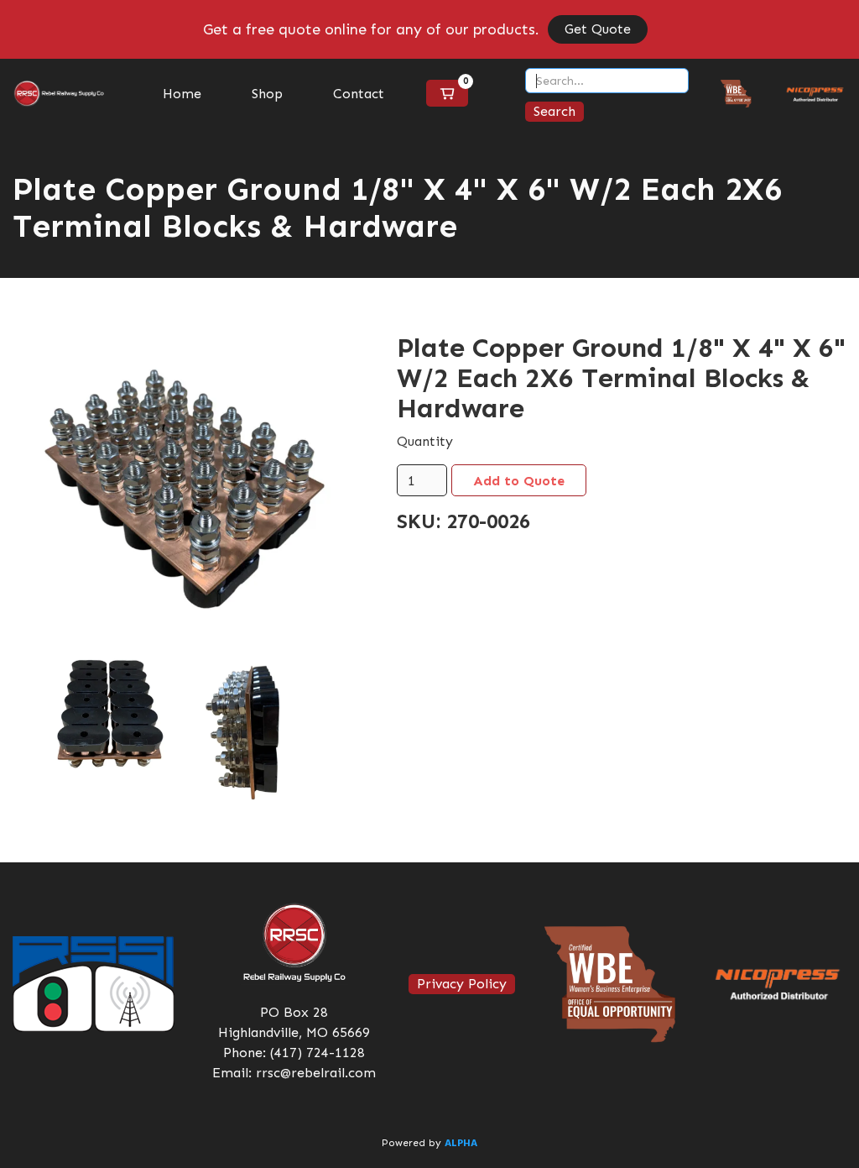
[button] (447, 93)
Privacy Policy (462, 984)
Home (182, 94)
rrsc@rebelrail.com (316, 1073)
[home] (59, 94)
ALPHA (461, 1143)
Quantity (425, 441)
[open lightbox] (179, 486)
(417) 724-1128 (317, 1053)
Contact (358, 94)
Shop (267, 94)
